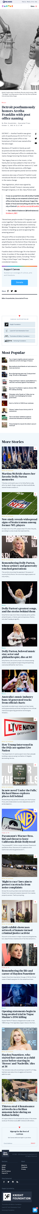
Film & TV (5, 833)
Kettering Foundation (8, 1210)
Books (4, 1167)
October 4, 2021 (11, 213)
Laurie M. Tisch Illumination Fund (11, 1207)
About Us (24, 1165)
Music (4, 102)
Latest (4, 1165)
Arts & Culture (7, 470)
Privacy (23, 1169)
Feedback (24, 1167)
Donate (19, 282)
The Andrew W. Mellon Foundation (11, 1204)
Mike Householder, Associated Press (17, 123)
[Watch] (19, 458)
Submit (33, 1143)
